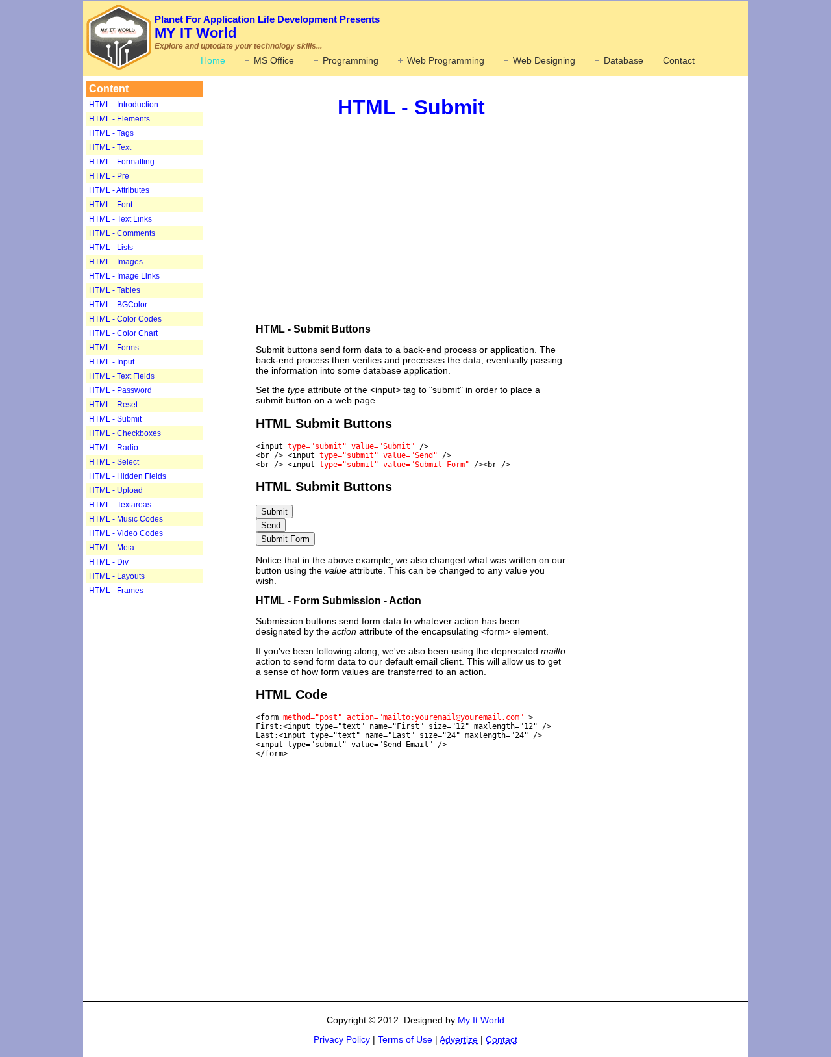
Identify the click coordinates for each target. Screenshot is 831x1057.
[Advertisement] (167, 803)
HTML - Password (120, 390)
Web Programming (445, 60)
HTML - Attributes (119, 190)
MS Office (274, 60)
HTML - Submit (115, 419)
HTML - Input (111, 361)
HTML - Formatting (122, 161)
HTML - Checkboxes (125, 433)
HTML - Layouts (117, 576)
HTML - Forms (114, 347)
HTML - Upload (116, 490)
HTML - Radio (113, 447)
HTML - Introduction (123, 104)
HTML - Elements (119, 118)
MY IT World (267, 27)
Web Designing (544, 60)
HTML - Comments (122, 233)
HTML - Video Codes (126, 533)
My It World (481, 1020)
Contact (679, 60)
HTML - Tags (111, 133)
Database (623, 60)
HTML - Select (114, 461)
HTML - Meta (111, 547)
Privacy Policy (342, 1039)
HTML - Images (116, 261)
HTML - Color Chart (123, 333)
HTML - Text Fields (122, 376)
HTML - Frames (116, 590)
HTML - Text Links (120, 218)
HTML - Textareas (120, 504)
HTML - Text (110, 147)
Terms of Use (405, 1039)
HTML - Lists (111, 247)
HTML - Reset (113, 404)
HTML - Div (109, 562)
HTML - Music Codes (126, 519)
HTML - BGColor (118, 304)
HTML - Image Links (124, 276)
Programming (350, 60)
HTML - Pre (109, 176)
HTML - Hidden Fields (127, 476)
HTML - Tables (114, 290)
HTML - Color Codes (125, 319)
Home (213, 60)
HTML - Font (110, 204)
